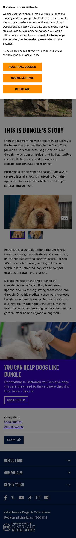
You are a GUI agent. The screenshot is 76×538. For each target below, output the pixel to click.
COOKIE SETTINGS (22, 77)
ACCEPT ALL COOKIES (22, 66)
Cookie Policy (31, 54)
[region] (38, 49)
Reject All (22, 89)
